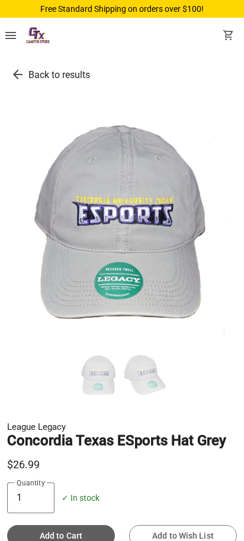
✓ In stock (80, 498)
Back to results (59, 74)
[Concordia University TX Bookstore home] (38, 36)
